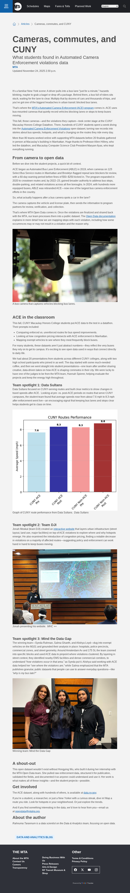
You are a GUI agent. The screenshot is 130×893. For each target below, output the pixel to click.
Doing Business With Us (53, 859)
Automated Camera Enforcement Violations (45, 128)
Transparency (20, 867)
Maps (47, 6)
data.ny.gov (90, 792)
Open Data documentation (101, 216)
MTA (15, 67)
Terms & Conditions (82, 858)
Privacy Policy (79, 861)
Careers (17, 864)
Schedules (33, 6)
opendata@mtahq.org (27, 811)
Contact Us (19, 861)
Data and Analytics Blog (35, 837)
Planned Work (83, 6)
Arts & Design (49, 867)
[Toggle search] (124, 6)
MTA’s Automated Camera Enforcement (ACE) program (63, 108)
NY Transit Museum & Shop (53, 872)
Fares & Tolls (62, 6)
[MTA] (18, 6)
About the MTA (21, 858)
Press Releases (50, 863)
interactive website (64, 529)
